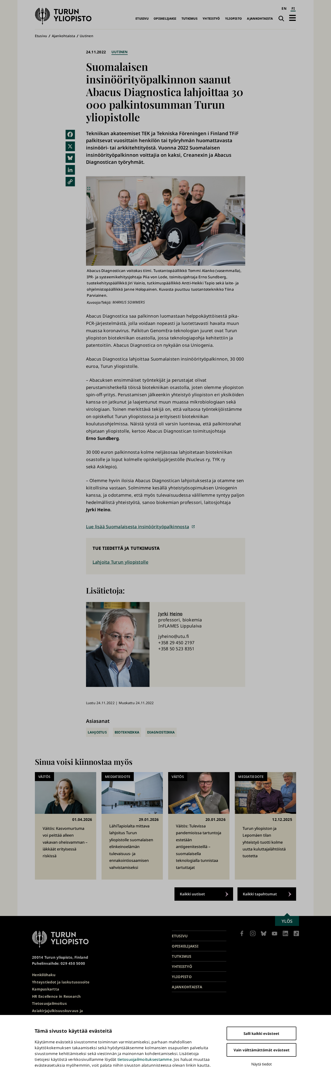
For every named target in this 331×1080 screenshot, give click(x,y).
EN (284, 8)
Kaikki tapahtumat (260, 893)
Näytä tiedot (261, 1064)
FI (293, 8)
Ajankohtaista (260, 18)
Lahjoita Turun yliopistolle (120, 562)
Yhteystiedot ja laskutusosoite (60, 982)
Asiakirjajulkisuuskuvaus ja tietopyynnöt (57, 1013)
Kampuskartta (45, 989)
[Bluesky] (70, 158)
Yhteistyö (211, 18)
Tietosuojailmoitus (49, 1003)
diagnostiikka (161, 732)
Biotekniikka (127, 732)
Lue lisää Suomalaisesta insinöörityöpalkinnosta (137, 526)
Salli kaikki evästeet (261, 1033)
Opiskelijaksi (165, 18)
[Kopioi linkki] (70, 182)
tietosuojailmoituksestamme (145, 1059)
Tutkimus (189, 18)
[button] (292, 18)
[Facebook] (70, 135)
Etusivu (142, 18)
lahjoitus (97, 732)
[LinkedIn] (70, 170)
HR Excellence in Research (56, 996)
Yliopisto (233, 18)
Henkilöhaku (43, 974)
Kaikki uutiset (192, 893)
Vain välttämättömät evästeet (262, 1049)
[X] (70, 146)
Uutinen (86, 35)
